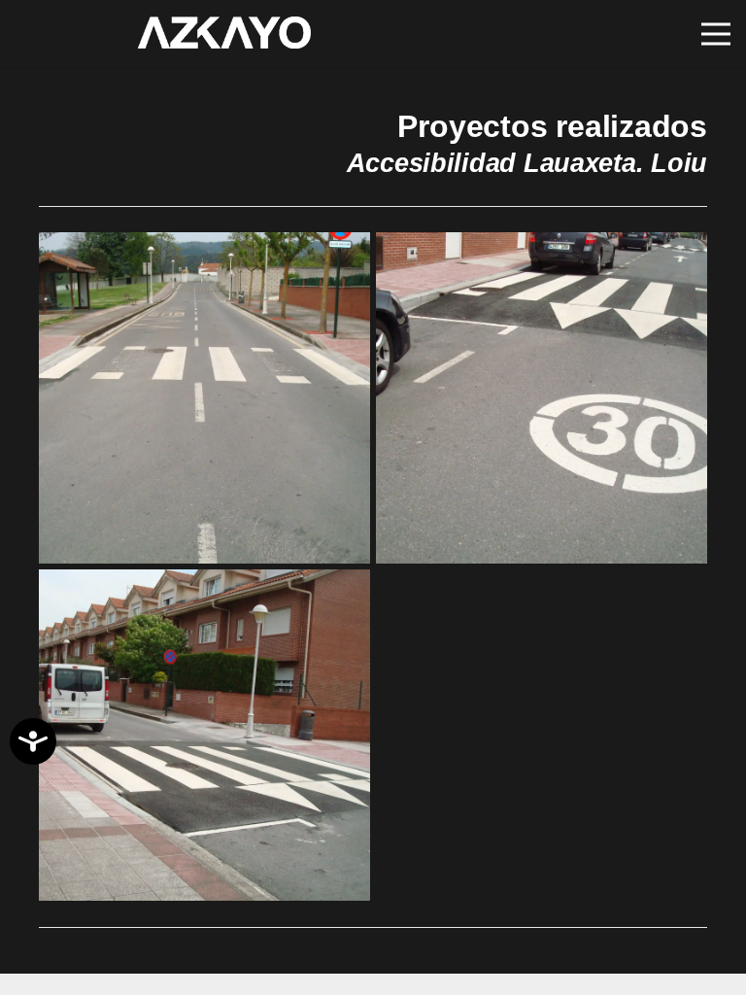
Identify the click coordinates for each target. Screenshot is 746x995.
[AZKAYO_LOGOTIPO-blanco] (229, 34)
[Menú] (716, 34)
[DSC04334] (541, 398)
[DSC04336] (204, 735)
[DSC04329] (204, 398)
